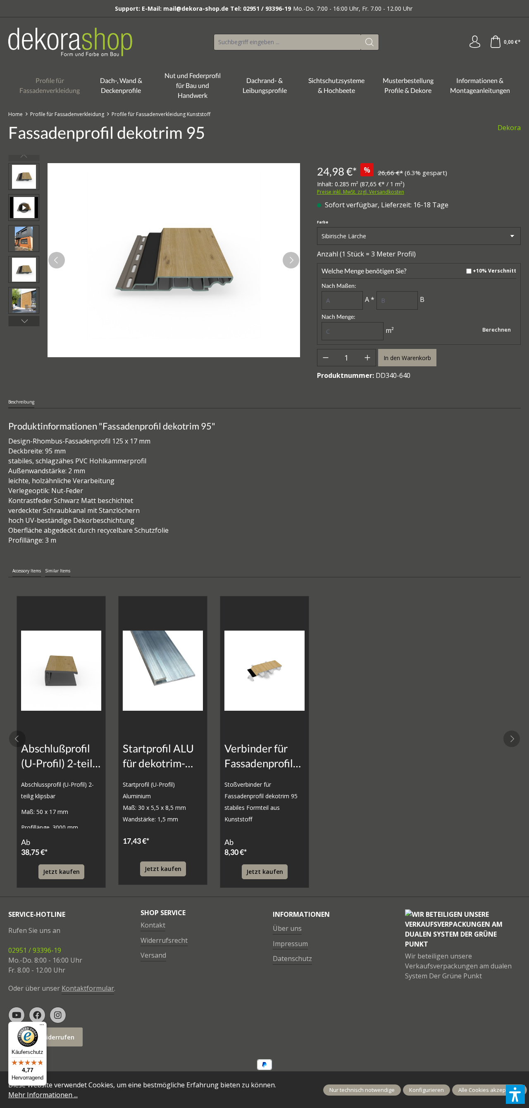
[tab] (21, 402)
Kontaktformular (88, 988)
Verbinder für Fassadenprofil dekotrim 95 (258, 756)
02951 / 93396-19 (34, 950)
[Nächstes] (291, 260)
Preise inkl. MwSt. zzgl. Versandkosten (360, 191)
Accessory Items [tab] (26, 571)
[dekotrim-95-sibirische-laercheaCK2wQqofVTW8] (174, 260)
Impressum (290, 943)
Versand (153, 955)
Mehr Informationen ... (43, 1094)
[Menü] (42, 1027)
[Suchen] (369, 42)
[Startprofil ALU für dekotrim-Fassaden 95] (163, 671)
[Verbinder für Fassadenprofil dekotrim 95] (264, 671)
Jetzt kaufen (61, 871)
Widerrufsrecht (164, 940)
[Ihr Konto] (475, 42)
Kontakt (153, 925)
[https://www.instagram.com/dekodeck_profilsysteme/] (58, 1015)
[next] (511, 739)
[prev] (17, 739)
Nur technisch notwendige (362, 1090)
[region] (154, 260)
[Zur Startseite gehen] (70, 42)
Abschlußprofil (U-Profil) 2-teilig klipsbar (61, 756)
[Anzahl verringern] (325, 357)
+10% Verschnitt (494, 271)
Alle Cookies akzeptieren (489, 1090)
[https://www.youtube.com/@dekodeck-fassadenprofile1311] (16, 1015)
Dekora (509, 127)
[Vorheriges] (56, 260)
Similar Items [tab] (57, 571)
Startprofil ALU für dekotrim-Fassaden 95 (158, 756)
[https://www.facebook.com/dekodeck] (37, 1015)
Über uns (287, 928)
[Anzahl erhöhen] (367, 357)
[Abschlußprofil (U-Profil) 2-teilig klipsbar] (61, 671)
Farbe (322, 222)
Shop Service (163, 912)
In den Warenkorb (407, 358)
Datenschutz (292, 958)
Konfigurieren (426, 1090)
